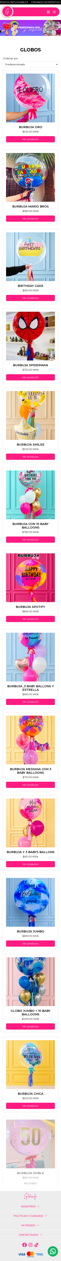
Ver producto (30, 139)
